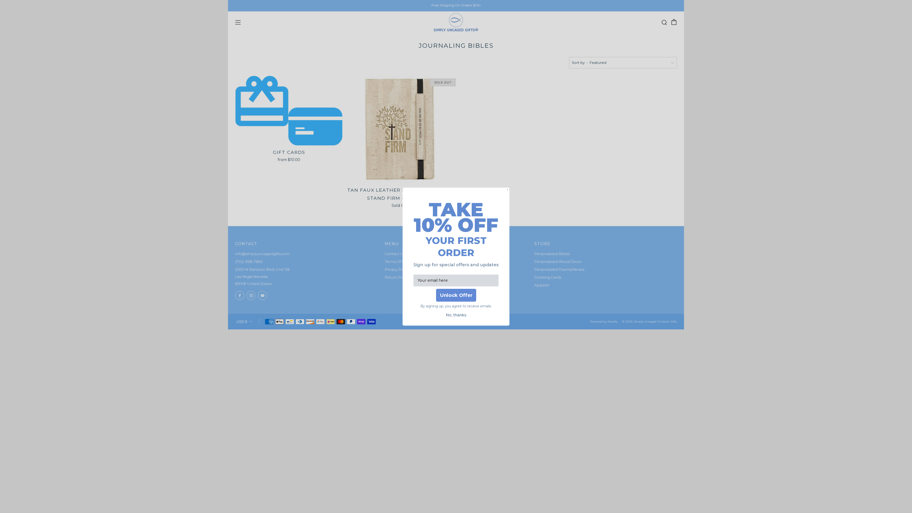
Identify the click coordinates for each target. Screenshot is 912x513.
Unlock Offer (456, 295)
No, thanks (456, 315)
